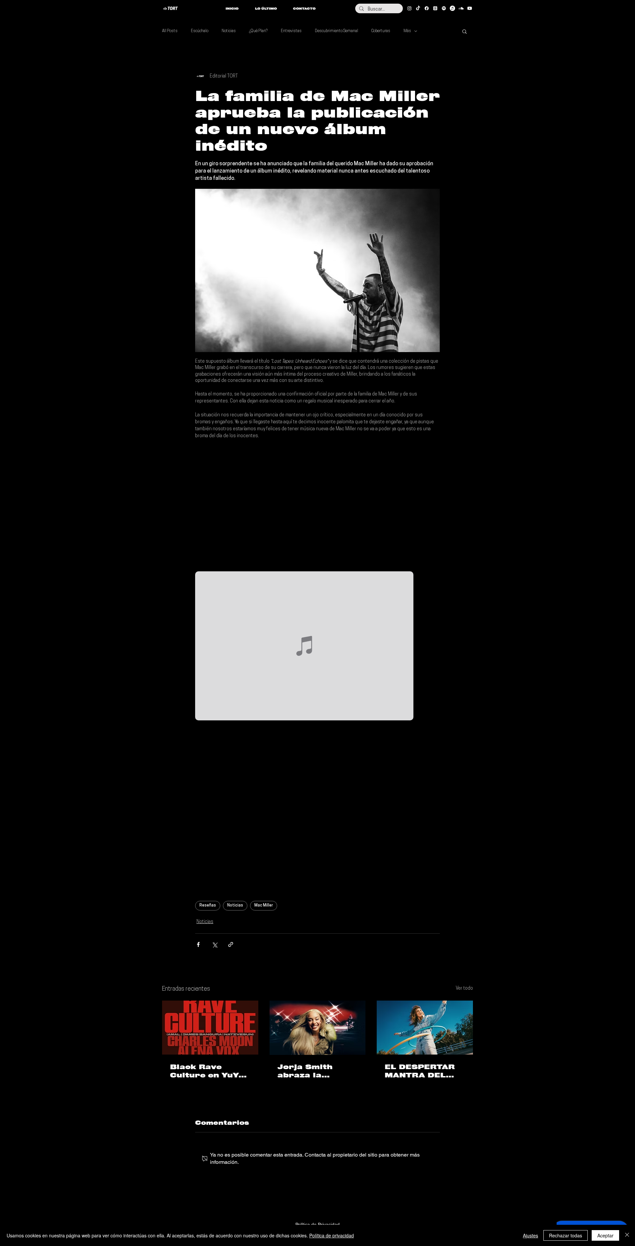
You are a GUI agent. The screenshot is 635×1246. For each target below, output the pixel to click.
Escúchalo (199, 31)
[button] (464, 31)
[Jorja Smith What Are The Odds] (318, 1028)
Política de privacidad (331, 1235)
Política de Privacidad (317, 1224)
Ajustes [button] (530, 1235)
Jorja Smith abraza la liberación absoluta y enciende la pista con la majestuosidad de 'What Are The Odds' (317, 1071)
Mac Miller (263, 906)
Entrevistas (291, 31)
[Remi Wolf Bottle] (425, 1028)
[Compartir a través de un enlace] (231, 944)
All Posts (170, 31)
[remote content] (317, 505)
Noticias (229, 31)
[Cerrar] (627, 1235)
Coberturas (380, 31)
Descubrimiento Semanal (336, 31)
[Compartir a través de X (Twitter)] (214, 944)
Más (407, 31)
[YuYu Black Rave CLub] (210, 1028)
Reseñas (207, 906)
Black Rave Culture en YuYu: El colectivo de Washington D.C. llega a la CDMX (208, 1071)
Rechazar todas (565, 1235)
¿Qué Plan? (258, 31)
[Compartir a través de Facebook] (198, 944)
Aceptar (605, 1235)
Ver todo (464, 988)
